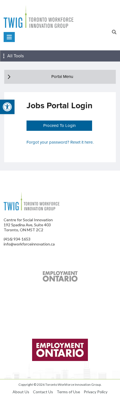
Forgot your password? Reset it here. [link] (60, 142)
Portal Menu (62, 76)
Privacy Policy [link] (95, 391)
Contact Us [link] (43, 391)
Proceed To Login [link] (59, 125)
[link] (7, 107)
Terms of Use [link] (68, 391)
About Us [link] (21, 391)
